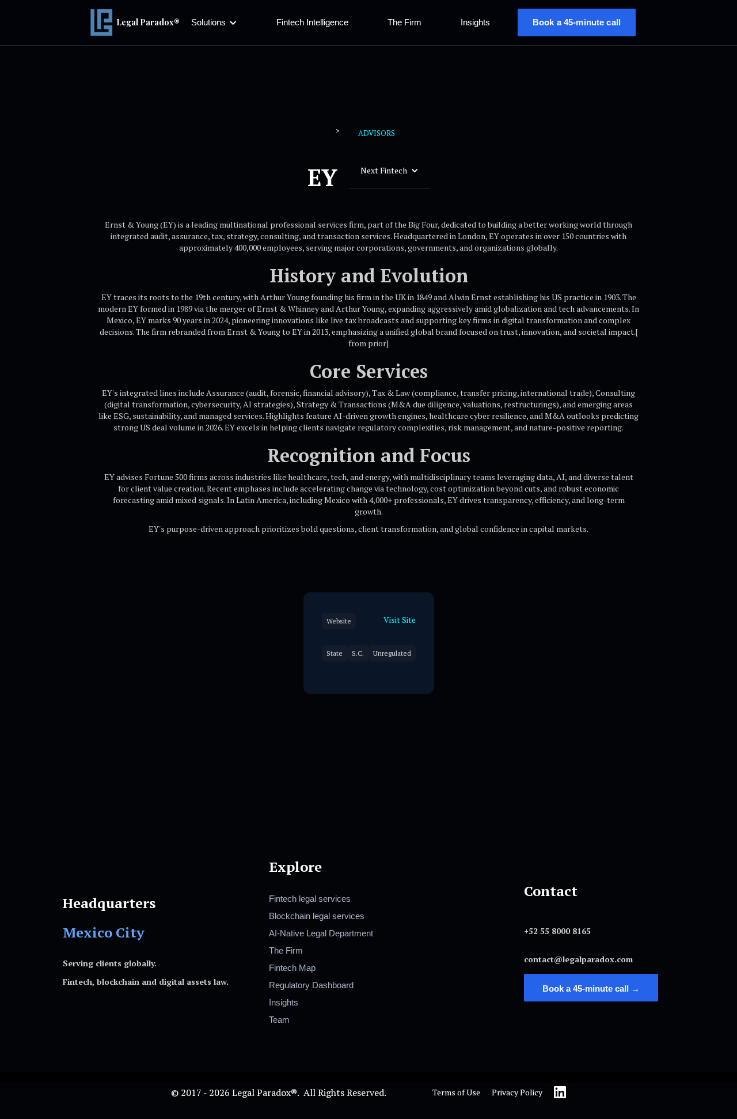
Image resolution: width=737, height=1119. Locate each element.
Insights (475, 22)
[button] (214, 22)
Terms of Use (456, 1092)
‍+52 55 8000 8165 (557, 930)
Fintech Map (292, 968)
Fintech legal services (310, 898)
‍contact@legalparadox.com (578, 959)
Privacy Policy (517, 1092)
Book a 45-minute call (577, 22)
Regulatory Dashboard (311, 985)
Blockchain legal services (316, 916)
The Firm (404, 22)
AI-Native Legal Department (321, 933)
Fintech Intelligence (312, 22)
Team (279, 1020)
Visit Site (399, 619)
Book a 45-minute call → (591, 988)
